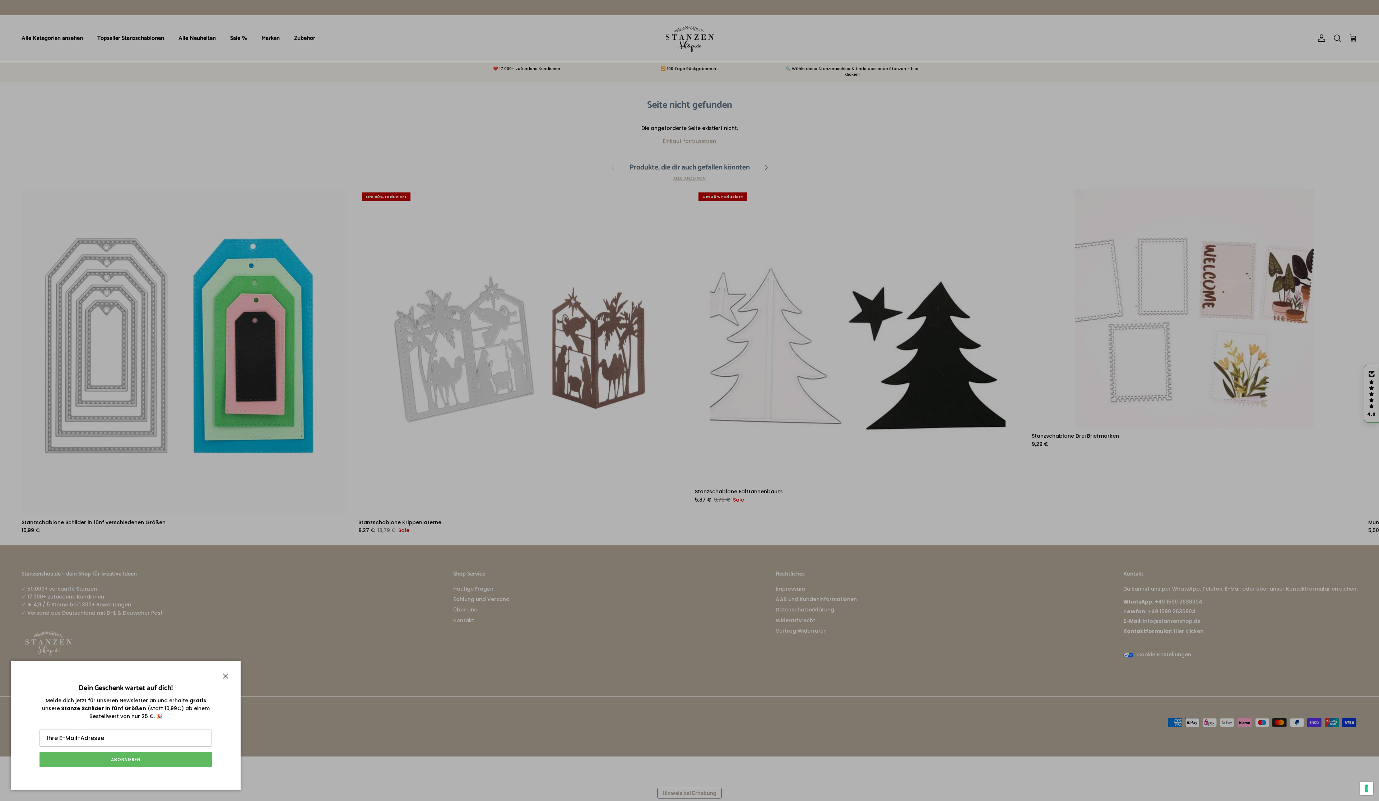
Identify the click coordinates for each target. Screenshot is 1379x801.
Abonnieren (125, 759)
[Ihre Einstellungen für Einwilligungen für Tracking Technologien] (1366, 788)
